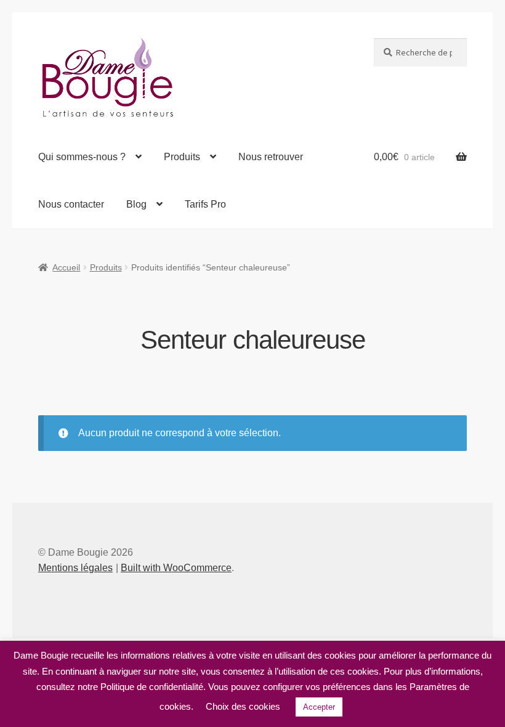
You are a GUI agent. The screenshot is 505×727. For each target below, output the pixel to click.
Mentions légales (75, 568)
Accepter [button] (319, 707)
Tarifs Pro (205, 204)
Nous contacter (71, 204)
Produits (182, 157)
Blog (136, 204)
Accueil (66, 267)
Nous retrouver (270, 157)
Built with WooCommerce (176, 568)
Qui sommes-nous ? (82, 157)
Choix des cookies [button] (243, 706)
